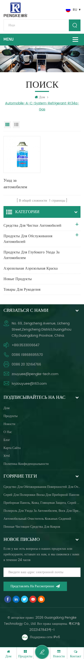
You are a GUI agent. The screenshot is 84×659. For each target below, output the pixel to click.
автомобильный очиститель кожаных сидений (37, 518)
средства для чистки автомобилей (32, 225)
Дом (42, 97)
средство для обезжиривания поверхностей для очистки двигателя (42, 487)
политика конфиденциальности (26, 464)
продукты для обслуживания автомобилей (28, 239)
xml (7, 456)
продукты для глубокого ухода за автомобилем (32, 255)
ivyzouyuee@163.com (29, 383)
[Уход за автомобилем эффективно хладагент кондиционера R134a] (22, 154)
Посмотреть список (16, 124)
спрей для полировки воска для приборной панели (41, 494)
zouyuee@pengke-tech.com (35, 374)
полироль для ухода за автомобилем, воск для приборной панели (42, 510)
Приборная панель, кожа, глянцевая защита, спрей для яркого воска (42, 502)
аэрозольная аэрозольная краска (31, 268)
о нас (8, 432)
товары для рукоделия (22, 289)
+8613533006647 (25, 345)
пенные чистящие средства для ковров (32, 526)
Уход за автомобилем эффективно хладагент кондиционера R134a (16, 184)
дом (7, 408)
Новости (9, 424)
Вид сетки (7, 124)
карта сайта (12, 448)
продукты (11, 416)
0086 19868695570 (27, 355)
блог (7, 440)
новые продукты (18, 279)
